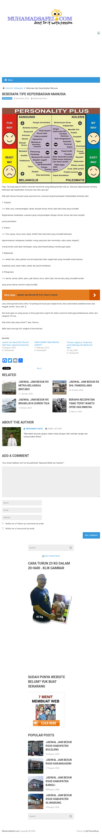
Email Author (55, 428)
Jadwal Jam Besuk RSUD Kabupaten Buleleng (59, 745)
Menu (10, 80)
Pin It (39, 368)
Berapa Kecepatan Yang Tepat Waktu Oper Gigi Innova (82, 403)
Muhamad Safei (40, 98)
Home (8, 88)
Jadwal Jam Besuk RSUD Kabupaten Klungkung (59, 799)
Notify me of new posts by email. (20, 528)
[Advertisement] (51, 57)
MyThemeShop (92, 831)
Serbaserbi (18, 88)
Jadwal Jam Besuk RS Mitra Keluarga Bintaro (33, 385)
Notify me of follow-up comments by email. (25, 523)
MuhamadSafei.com (11, 831)
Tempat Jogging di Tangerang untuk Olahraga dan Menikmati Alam (79, 345)
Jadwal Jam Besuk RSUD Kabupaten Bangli (59, 781)
